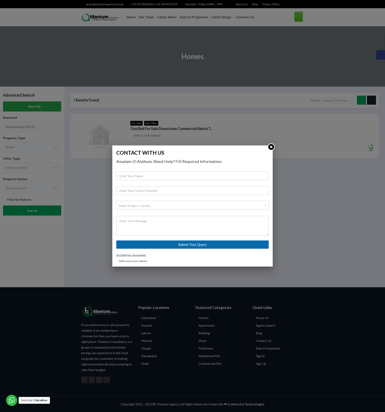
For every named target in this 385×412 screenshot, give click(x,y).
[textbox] (191, 205)
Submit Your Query (192, 244)
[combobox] (192, 205)
